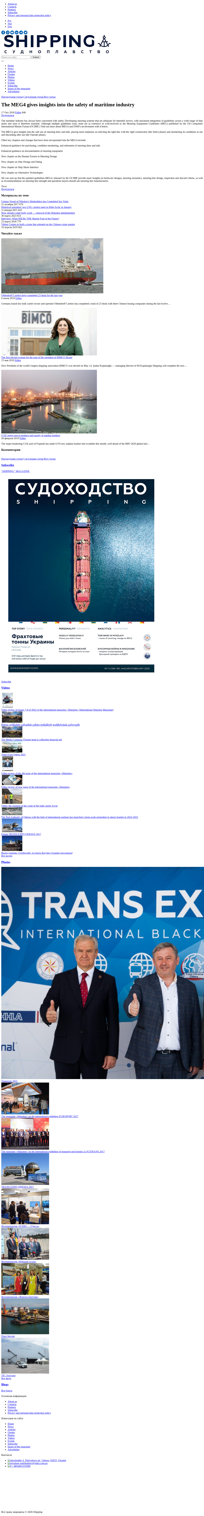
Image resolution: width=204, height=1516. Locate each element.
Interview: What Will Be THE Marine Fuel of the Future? (30, 218)
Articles (11, 71)
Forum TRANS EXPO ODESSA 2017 (21, 834)
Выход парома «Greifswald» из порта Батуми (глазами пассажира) (37, 853)
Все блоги (6, 1390)
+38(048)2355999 (20, 1466)
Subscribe (13, 12)
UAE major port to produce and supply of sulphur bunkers (30, 435)
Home (11, 65)
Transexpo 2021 (9, 1081)
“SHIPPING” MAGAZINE (15, 471)
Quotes (11, 74)
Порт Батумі (8, 1336)
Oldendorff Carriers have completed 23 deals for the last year (31, 295)
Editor (18, 112)
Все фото (6, 1378)
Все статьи (50, 97)
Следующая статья (33, 97)
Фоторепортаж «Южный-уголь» (18, 1261)
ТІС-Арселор (8, 1375)
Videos (11, 80)
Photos (11, 77)
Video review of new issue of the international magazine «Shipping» (35, 787)
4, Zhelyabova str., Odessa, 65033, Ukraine (44, 1460)
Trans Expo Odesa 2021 (13, 754)
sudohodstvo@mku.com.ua (33, 1463)
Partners (12, 9)
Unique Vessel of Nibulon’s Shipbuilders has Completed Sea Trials (34, 201)
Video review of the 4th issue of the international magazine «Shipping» (37, 773)
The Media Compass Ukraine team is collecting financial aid (31, 739)
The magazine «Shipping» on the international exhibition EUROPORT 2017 (39, 1116)
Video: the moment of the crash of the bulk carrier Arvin (29, 805)
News (11, 68)
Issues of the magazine (19, 88)
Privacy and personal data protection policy (29, 15)
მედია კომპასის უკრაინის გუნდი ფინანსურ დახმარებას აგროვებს (40, 724)
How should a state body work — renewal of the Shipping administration (38, 213)
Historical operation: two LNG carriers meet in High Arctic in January (36, 207)
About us (12, 4)
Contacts (12, 6)
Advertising (13, 91)
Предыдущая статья (12, 97)
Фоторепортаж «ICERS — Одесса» (20, 1226)
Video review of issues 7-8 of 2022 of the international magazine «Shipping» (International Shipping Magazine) (57, 709)
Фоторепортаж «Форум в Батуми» (20, 1297)
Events (11, 82)
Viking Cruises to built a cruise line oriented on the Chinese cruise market (38, 224)
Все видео (6, 855)
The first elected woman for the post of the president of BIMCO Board (36, 357)
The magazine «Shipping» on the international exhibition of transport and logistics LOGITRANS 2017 (53, 1151)
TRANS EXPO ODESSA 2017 (17, 1187)
